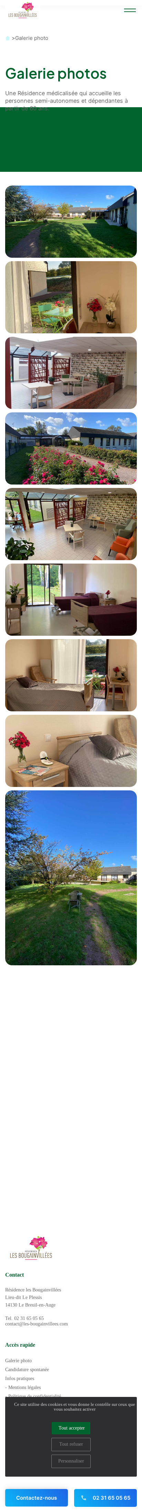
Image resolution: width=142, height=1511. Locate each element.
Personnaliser (71, 1461)
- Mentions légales (23, 1387)
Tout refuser (71, 1444)
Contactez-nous (36, 1498)
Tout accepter (72, 1428)
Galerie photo (31, 38)
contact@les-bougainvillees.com (36, 1323)
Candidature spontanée (27, 1369)
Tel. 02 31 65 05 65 (24, 1318)
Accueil (7, 38)
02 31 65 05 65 (110, 1498)
